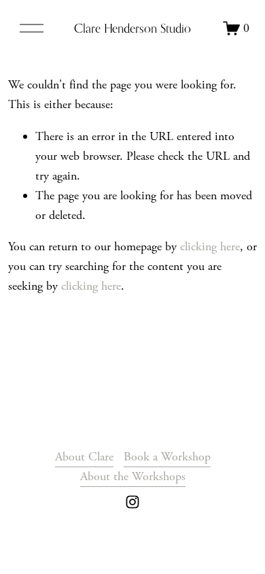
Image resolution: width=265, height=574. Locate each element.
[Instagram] (132, 502)
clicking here (210, 246)
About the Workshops (133, 476)
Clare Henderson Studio (132, 28)
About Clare (84, 457)
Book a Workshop (167, 457)
